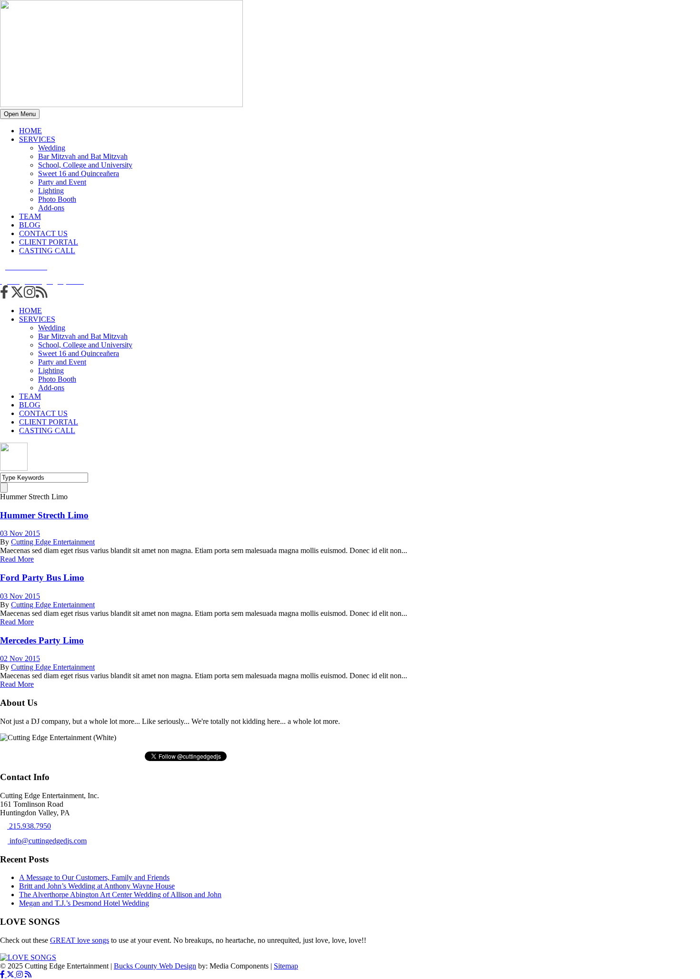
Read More (17, 559)
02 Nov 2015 (20, 658)
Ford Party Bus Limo (42, 578)
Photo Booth (57, 199)
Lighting (51, 191)
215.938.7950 (29, 826)
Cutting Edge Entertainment (53, 542)
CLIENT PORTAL (48, 242)
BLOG (29, 225)
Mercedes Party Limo (42, 640)
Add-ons (51, 208)
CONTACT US (43, 233)
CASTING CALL (47, 251)
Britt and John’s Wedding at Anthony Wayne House (97, 886)
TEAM (30, 216)
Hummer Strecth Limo (44, 515)
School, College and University (85, 165)
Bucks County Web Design (155, 966)
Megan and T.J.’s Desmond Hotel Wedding (84, 903)
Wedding (51, 148)
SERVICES (37, 139)
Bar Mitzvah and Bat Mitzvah (83, 156)
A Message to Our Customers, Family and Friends (94, 877)
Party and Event (62, 182)
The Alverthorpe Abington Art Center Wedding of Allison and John (120, 894)
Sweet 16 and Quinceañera (78, 173)
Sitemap (286, 966)
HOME (30, 131)
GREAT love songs (79, 940)
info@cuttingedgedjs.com (47, 841)
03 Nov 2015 (20, 533)
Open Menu (20, 114)
